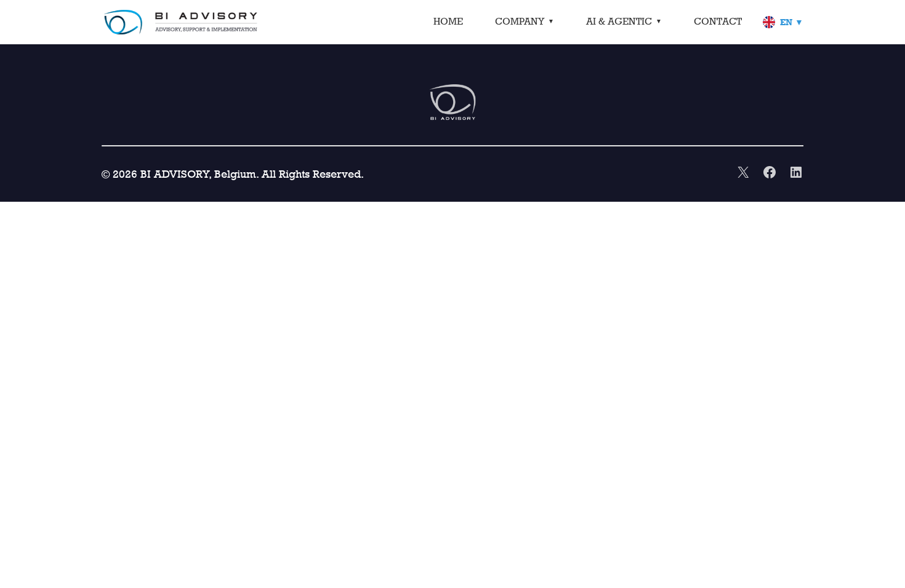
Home (448, 21)
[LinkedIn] (796, 173)
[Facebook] (769, 173)
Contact (718, 21)
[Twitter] (743, 173)
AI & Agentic (619, 21)
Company (519, 21)
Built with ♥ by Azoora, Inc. (431, 173)
